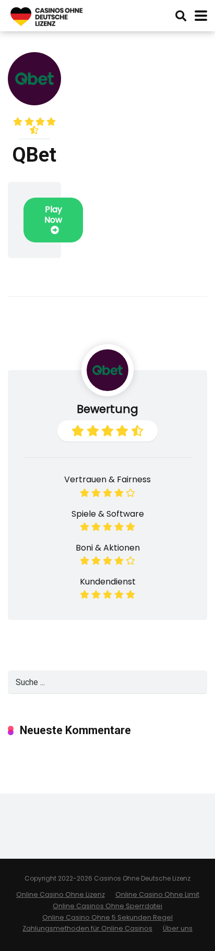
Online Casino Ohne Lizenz (60, 894)
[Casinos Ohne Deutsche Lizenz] (47, 15)
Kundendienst (108, 582)
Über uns (178, 928)
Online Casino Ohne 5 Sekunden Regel (107, 917)
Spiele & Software (107, 514)
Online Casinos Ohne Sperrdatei (107, 905)
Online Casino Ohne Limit (157, 894)
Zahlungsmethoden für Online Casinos (87, 928)
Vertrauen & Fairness (107, 479)
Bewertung (107, 409)
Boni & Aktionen (108, 548)
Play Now (53, 214)
